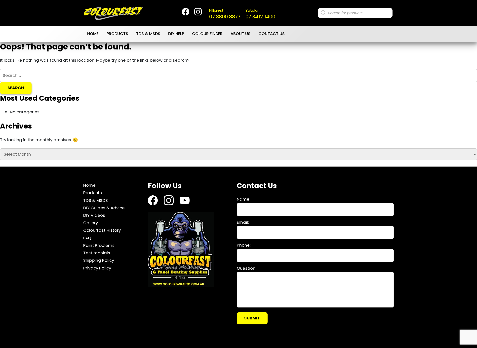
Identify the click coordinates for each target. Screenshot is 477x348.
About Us (240, 34)
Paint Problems (99, 245)
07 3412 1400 (260, 14)
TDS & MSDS (148, 34)
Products (117, 34)
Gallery (90, 223)
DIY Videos (94, 215)
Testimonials (96, 253)
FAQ (87, 238)
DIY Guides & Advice (104, 208)
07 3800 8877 (224, 14)
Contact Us (271, 34)
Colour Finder (207, 34)
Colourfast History (102, 230)
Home (93, 34)
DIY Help (176, 34)
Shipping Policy (98, 260)
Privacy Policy (97, 268)
